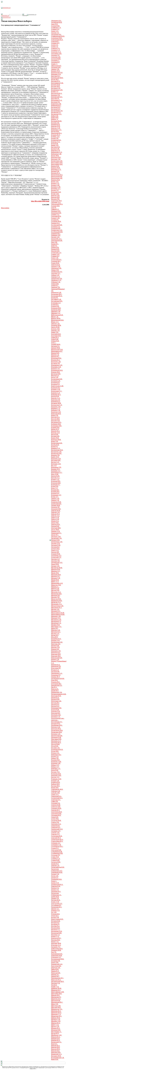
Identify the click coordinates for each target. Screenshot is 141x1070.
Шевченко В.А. (56, 1011)
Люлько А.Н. (55, 566)
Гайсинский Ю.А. (57, 204)
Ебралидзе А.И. (56, 292)
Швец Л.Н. (54, 1004)
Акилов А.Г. (55, 33)
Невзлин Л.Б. (55, 647)
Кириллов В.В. (56, 413)
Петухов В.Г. (55, 703)
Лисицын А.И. (56, 536)
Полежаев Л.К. (56, 715)
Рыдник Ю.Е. (55, 786)
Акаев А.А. (55, 31)
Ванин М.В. (55, 155)
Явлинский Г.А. (56, 1042)
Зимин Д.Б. (55, 332)
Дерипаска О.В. (56, 268)
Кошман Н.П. (55, 469)
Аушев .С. (54, 64)
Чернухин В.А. (56, 980)
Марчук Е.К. (55, 588)
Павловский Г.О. (56, 685)
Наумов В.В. (55, 645)
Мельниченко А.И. (57, 606)
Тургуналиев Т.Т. (56, 903)
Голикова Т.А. (55, 226)
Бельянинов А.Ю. (57, 90)
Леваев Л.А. (55, 521)
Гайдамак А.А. (56, 202)
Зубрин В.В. (55, 341)
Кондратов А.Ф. (56, 452)
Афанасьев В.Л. (56, 65)
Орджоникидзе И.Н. (57, 678)
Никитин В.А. (56, 652)
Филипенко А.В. (56, 931)
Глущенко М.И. (56, 221)
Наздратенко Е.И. (57, 642)
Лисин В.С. (55, 535)
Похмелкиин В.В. (57, 730)
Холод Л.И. (55, 962)
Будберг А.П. (55, 136)
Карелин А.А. (55, 398)
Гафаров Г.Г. (55, 209)
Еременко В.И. (56, 310)
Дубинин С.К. (55, 282)
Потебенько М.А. (56, 725)
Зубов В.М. (55, 339)
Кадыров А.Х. (55, 381)
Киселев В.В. (55, 419)
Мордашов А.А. (56, 626)
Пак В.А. (54, 687)
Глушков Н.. (55, 220)
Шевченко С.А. (56, 1014)
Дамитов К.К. (55, 265)
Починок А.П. (56, 734)
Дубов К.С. (55, 285)
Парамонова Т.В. (56, 692)
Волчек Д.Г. (55, 190)
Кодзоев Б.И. (55, 436)
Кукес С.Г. (54, 488)
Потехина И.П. (56, 729)
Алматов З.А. (55, 48)
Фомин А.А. (55, 936)
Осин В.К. (54, 680)
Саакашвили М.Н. (57, 789)
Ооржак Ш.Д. (55, 677)
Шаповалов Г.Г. (56, 997)
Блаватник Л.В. (56, 104)
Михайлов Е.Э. (56, 621)
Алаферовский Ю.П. (58, 36)
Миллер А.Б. (55, 609)
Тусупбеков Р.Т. (56, 905)
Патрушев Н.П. (56, 696)
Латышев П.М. (56, 509)
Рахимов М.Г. (55, 760)
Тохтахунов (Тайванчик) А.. (56, 894)
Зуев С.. (53, 342)
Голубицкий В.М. (57, 232)
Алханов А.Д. (55, 50)
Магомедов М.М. (56, 568)
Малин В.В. (55, 573)
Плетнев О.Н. (55, 711)
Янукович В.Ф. (56, 1056)
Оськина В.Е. (55, 682)
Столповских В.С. (57, 846)
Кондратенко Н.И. (57, 450)
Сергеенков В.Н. (56, 812)
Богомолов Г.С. (56, 112)
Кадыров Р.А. (55, 384)
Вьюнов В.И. (55, 197)
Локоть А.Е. (55, 550)
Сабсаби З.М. (55, 793)
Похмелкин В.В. (56, 732)
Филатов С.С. (55, 929)
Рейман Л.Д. (55, 765)
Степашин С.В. (56, 845)
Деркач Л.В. (55, 270)
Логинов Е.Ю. (56, 545)
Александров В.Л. (57, 39)
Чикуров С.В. (55, 983)
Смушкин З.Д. (56, 831)
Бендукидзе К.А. (56, 93)
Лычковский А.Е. (57, 562)
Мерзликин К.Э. (56, 607)
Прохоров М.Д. (56, 742)
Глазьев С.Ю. (55, 218)
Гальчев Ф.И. (55, 206)
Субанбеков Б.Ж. (56, 851)
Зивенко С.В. (55, 330)
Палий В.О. (55, 690)
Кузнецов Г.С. (55, 484)
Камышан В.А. (56, 394)
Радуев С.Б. (55, 756)
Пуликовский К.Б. (57, 749)
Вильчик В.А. (55, 173)
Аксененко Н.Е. (56, 34)
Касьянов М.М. (56, 403)
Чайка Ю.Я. (55, 969)
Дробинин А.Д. (56, 280)
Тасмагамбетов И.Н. (57, 867)
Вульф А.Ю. (55, 194)
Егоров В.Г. (55, 304)
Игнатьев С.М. (56, 362)
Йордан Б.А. (55, 375)
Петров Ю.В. (55, 699)
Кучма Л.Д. (55, 497)
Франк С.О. (55, 941)
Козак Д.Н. (54, 441)
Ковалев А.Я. (55, 432)
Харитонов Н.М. (56, 955)
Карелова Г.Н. (55, 400)
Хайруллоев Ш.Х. (57, 948)
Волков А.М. (55, 185)
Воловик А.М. (56, 187)
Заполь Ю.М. (55, 327)
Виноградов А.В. (56, 178)
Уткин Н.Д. (55, 915)
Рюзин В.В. (55, 787)
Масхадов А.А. (56, 592)
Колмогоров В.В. (56, 443)
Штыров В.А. (55, 1028)
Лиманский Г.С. (56, 533)
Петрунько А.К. (56, 701)
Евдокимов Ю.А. (56, 296)
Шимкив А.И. (55, 1019)
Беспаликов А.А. (56, 100)
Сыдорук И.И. (56, 862)
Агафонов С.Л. (56, 27)
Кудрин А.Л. (55, 479)
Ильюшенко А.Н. (56, 365)
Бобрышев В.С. (56, 105)
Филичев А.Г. (55, 935)
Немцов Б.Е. (55, 649)
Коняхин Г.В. (55, 455)
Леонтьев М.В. (56, 528)
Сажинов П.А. (56, 800)
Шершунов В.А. (56, 1016)
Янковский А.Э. (56, 1054)
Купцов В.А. (55, 493)
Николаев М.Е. (56, 656)
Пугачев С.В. (55, 748)
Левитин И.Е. (55, 524)
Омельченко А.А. (56, 673)
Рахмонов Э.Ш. (56, 761)
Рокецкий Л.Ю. (56, 775)
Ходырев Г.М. (55, 961)
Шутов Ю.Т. (55, 1033)
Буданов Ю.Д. (55, 135)
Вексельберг (5, 208)
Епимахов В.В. (56, 308)
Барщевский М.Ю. (57, 78)
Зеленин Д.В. (55, 329)
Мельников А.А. (56, 604)
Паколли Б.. (55, 689)
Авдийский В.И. (56, 22)
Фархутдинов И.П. (57, 919)
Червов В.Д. (55, 971)
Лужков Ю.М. (55, 554)
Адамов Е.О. (55, 29)
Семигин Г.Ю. (55, 806)
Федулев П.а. (55, 926)
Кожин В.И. (55, 438)
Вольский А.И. (56, 192)
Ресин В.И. (54, 770)
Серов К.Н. (55, 817)
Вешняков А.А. (56, 169)
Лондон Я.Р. (55, 552)
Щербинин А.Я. (56, 1035)
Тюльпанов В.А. (56, 907)
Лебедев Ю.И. (55, 510)
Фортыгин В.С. (56, 938)
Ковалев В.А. (55, 431)
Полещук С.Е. (55, 716)
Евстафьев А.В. (56, 299)
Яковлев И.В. (55, 1047)
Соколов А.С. (55, 834)
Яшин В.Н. (54, 1059)
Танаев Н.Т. (55, 864)
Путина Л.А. (55, 753)
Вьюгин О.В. (55, 195)
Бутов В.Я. (54, 143)
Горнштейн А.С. (56, 239)
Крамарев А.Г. (55, 471)
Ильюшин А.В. (56, 367)
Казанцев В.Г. (55, 387)
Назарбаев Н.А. (56, 638)
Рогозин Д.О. (55, 772)
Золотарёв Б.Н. (56, 334)
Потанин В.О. (55, 723)
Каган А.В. (54, 377)
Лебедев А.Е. (55, 516)
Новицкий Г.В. (56, 666)
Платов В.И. (55, 709)
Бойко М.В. (55, 117)
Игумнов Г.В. (55, 363)
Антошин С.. (55, 60)
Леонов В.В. (55, 526)
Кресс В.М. (55, 474)
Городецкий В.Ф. (56, 240)
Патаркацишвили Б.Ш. (58, 694)
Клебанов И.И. (56, 424)
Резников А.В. (56, 763)
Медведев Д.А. (56, 602)
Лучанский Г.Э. (56, 557)
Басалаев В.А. (55, 81)
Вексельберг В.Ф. (57, 162)
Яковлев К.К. (55, 1051)
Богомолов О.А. (56, 114)
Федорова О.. (55, 924)
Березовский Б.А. (57, 97)
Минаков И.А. (56, 611)
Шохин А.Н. (55, 1026)
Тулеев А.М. (55, 902)
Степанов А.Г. (55, 843)
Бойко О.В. (54, 116)
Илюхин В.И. (55, 372)
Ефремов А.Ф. (56, 311)
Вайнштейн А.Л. (56, 152)
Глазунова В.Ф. (56, 216)
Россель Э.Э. (55, 777)
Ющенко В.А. (55, 1040)
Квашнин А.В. (56, 407)
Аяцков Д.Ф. (55, 69)
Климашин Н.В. (56, 426)
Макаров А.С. (55, 571)
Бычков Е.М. (55, 149)
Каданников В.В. (56, 379)
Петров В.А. (55, 697)
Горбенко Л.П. (56, 235)
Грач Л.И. (54, 242)
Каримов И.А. (55, 401)
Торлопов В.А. (56, 891)
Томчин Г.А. (55, 888)
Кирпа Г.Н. (54, 415)
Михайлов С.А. (56, 623)
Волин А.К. (55, 181)
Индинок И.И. (56, 374)
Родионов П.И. (56, 774)
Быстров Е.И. (55, 147)
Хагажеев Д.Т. (55, 947)
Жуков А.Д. (55, 322)
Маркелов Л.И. (56, 585)
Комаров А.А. (55, 448)
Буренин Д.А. (55, 142)
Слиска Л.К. (55, 822)
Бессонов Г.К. (55, 102)
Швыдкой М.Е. (56, 1007)
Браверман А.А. (56, 130)
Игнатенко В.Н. (56, 358)
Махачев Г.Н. (55, 597)
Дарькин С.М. (55, 266)
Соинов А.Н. (55, 832)
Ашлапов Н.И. (56, 67)
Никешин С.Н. (56, 651)
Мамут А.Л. (55, 581)
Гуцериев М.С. (56, 261)
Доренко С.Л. (55, 277)
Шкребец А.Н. (56, 1021)
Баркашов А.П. (56, 74)
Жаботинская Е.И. (57, 315)
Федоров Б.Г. (55, 922)
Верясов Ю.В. (55, 168)
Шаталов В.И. (55, 1000)
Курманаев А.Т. (56, 495)
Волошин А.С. (56, 188)
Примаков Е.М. (56, 737)
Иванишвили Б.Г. (57, 351)
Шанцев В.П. (55, 995)
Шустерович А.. (56, 1031)
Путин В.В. (55, 751)
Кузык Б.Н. (54, 486)
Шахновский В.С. (57, 1002)
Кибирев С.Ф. (55, 410)
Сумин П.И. (55, 857)
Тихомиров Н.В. (56, 879)
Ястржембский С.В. (57, 1057)
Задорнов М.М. (56, 325)
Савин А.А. (55, 794)
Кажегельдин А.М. (57, 386)
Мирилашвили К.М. (57, 613)
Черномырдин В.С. (57, 978)
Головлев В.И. (56, 228)
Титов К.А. (55, 877)
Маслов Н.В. (55, 590)
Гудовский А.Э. (56, 252)
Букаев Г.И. (55, 138)
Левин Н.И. (55, 523)
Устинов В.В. (55, 914)
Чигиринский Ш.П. (57, 981)
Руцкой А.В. (55, 780)
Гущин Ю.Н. (55, 263)
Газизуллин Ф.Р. (56, 200)
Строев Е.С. (55, 848)
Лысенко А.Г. (55, 559)
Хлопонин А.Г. (56, 957)
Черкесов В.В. (55, 973)
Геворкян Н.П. (56, 211)
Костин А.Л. (55, 462)
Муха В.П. (54, 637)
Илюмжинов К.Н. (57, 370)
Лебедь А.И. (55, 517)
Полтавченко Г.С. (56, 722)
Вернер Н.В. (55, 166)
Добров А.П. (55, 275)
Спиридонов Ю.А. (57, 839)
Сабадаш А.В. (55, 791)
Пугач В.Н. (54, 746)
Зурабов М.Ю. (55, 344)
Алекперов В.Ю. (56, 38)
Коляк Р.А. (54, 446)
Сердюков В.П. (56, 815)
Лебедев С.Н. (55, 512)
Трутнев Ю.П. (55, 900)
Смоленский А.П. (57, 829)
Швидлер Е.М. (56, 1006)
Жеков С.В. (55, 316)
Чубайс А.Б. (55, 986)
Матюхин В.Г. (55, 595)
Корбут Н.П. (55, 457)
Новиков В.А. (55, 664)
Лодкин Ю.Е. (55, 548)
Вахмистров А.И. (57, 161)
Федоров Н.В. (55, 921)
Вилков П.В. (55, 171)
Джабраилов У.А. (56, 271)
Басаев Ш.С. (55, 79)
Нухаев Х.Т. (55, 670)
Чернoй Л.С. (55, 974)
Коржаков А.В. (56, 458)
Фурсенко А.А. (56, 945)
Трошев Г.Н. (55, 898)
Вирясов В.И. (55, 180)
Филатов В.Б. (55, 928)
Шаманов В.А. (56, 990)
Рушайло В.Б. (55, 782)
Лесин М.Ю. (55, 529)
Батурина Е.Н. (56, 88)
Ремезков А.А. (56, 768)
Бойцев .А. (54, 119)
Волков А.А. (55, 183)
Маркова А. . (55, 587)
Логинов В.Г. (55, 547)
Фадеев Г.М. (55, 917)
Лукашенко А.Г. (56, 555)
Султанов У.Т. (55, 855)
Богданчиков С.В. (57, 110)
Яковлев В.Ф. (55, 1049)
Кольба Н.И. (55, 445)
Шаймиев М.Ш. (56, 988)
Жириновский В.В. (57, 320)
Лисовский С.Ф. (56, 538)
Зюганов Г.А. (55, 346)
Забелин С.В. (55, 323)
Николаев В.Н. (56, 654)
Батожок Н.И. (55, 85)
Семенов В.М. (55, 805)
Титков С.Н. (55, 874)
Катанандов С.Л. (56, 405)
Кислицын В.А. (56, 422)
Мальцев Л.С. (55, 576)
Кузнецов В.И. (56, 483)
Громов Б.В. (55, 247)
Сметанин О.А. (56, 824)
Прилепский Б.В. (56, 735)
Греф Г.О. (54, 246)
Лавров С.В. (55, 500)
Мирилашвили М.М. (58, 614)
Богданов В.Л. (55, 107)
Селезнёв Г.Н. (55, 803)
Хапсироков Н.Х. (57, 954)
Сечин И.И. (55, 819)
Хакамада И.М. (56, 950)
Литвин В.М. (55, 540)
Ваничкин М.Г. (56, 157)
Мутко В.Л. (55, 635)
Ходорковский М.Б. (57, 959)
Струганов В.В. (56, 850)
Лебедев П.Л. (55, 514)
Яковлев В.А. (55, 1045)
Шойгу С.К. (55, 1025)
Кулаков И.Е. (55, 491)
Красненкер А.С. (56, 472)
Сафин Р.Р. (54, 801)
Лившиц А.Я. (55, 531)
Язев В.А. (54, 1044)
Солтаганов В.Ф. (56, 836)
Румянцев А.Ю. (56, 779)
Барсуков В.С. (55, 76)
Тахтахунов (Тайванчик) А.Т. (56, 869)
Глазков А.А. (55, 214)
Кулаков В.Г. (55, 490)
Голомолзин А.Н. (56, 230)
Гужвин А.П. (55, 254)
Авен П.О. (54, 24)
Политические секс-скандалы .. (57, 719)
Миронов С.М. (56, 616)
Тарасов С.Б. (55, 865)
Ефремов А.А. (55, 313)
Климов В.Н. (55, 427)
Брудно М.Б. (55, 131)
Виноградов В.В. (56, 176)
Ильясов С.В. (55, 368)
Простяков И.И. (56, 739)
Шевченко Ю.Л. (56, 1012)
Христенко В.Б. (56, 966)
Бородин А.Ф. (55, 128)
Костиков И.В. (56, 460)
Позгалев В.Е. (55, 713)
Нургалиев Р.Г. (56, 668)
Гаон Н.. (54, 207)
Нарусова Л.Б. (55, 644)
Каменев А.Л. (55, 393)
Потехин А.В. (55, 727)
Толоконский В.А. (57, 884)
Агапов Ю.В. (55, 26)
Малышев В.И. (56, 574)
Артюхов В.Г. (55, 62)
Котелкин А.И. (56, 464)
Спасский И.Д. (56, 838)
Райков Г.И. (55, 758)
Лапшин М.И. (55, 505)
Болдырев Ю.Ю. (56, 121)
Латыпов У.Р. (55, 507)
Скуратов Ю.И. (56, 820)
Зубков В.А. (55, 337)
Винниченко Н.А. (57, 175)
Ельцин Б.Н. (55, 306)
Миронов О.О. (56, 618)
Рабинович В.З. (56, 754)
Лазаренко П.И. (56, 502)
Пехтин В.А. (55, 704)
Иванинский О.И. (57, 349)
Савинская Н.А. (56, 796)
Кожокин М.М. (56, 439)
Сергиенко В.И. (56, 813)
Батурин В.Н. (55, 86)
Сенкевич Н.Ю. (56, 808)
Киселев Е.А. (55, 417)
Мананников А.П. (57, 583)
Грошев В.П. (55, 249)
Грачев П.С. (55, 244)
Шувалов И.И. (56, 1030)
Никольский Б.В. (56, 658)
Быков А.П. (55, 145)
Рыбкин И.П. (55, 784)
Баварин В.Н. (55, 71)
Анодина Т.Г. (55, 55)
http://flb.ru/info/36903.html (40, 201)
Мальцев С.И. (55, 578)
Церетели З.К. (55, 967)
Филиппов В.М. (56, 933)
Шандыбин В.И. (56, 993)
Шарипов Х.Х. (56, 999)
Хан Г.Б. (53, 952)
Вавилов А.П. (55, 150)
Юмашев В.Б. (55, 1038)
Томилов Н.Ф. (55, 886)
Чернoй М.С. (55, 976)
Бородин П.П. (55, 126)
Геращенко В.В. (56, 213)
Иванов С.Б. (55, 355)
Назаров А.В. (55, 640)
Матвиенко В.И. (56, 593)
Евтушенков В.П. (57, 301)
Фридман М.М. (56, 943)
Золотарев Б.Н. (56, 336)
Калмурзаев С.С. (56, 391)
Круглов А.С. (55, 477)
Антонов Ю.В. (56, 59)
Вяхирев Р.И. (55, 199)
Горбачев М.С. (56, 233)
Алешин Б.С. (55, 43)
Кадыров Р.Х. (55, 382)
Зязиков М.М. (55, 348)
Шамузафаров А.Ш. (57, 992)
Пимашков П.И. (56, 708)
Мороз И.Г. (54, 628)
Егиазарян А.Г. (56, 303)
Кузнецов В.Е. (56, 481)
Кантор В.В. (55, 396)
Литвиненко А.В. (57, 542)
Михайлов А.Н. (56, 619)
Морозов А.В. (55, 630)
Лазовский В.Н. (56, 503)
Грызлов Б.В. (55, 251)
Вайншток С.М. (56, 154)
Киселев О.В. (55, 420)
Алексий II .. (55, 41)
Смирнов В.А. (56, 827)
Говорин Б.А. (55, 223)
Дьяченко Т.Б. (55, 287)
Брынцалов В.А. (56, 133)
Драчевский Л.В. (56, 278)
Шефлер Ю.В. (55, 1018)
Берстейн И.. (55, 98)
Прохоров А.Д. (56, 741)
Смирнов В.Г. (55, 825)
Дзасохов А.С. (55, 273)
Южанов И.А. (55, 1037)
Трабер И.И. (55, 896)
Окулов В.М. (55, 671)
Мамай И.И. (55, 580)
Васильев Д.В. (56, 159)
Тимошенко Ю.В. (57, 872)
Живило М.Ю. (56, 318)
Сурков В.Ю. (55, 860)
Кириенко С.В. (56, 412)
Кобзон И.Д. (55, 429)
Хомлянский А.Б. (57, 964)
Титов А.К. (55, 876)
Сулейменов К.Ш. (57, 853)
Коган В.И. (54, 434)
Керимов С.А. (55, 408)
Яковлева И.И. (56, 1052)
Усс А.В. (54, 912)
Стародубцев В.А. (57, 841)
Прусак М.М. (55, 744)
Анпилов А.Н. (56, 57)
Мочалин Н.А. (56, 632)
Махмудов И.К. (56, 599)
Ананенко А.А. (56, 52)
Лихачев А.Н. (55, 543)
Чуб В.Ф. (54, 985)
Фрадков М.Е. (55, 940)
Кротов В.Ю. (55, 476)
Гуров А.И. (54, 258)
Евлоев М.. (54, 297)
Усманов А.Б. (55, 910)
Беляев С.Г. (54, 91)
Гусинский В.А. (56, 259)
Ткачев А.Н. (55, 883)
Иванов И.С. (55, 356)
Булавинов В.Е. (56, 140)
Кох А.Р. (54, 465)
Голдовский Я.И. (56, 225)
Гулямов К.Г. (55, 256)
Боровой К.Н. (55, 124)
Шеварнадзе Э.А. (56, 1009)
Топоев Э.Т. (55, 890)
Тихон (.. (54, 881)
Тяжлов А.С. (55, 909)
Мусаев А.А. (55, 633)
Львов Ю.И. (55, 564)
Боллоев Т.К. (55, 123)
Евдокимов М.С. (56, 294)
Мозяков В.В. (55, 625)
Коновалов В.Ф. (56, 453)
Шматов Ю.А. (55, 1023)
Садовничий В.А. (57, 798)
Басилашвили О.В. (57, 83)
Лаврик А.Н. (55, 498)
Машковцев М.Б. (56, 600)
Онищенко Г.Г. (56, 675)
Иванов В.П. (55, 353)
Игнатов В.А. (55, 360)
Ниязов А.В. (55, 659)
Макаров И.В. (55, 569)
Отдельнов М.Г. (56, 684)
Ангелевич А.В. (56, 53)
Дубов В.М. (55, 284)
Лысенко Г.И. (55, 561)
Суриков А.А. (55, 858)
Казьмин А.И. (55, 389)
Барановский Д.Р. (57, 72)
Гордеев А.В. (55, 237)
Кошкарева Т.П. (56, 467)
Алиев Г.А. (54, 45)
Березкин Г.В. (55, 95)
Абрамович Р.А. (56, 20)
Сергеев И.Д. (55, 810)
